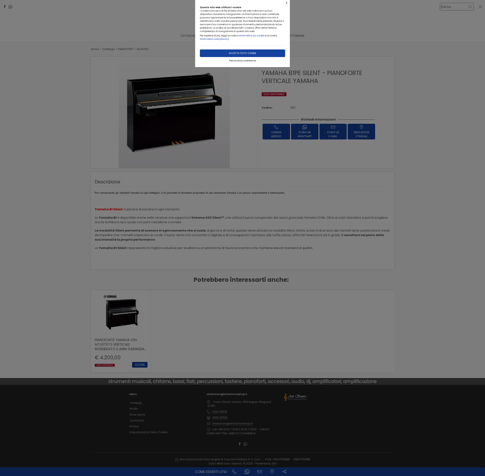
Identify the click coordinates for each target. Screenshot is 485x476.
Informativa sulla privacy (214, 39)
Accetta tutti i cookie (242, 53)
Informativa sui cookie (251, 35)
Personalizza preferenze (242, 60)
